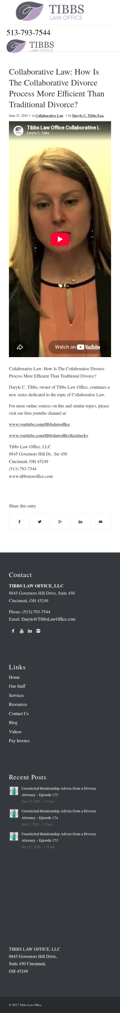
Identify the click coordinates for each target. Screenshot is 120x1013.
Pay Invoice (19, 740)
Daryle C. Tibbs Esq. (88, 115)
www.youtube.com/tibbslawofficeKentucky (48, 435)
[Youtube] (21, 631)
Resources (18, 704)
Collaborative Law (49, 115)
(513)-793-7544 (36, 612)
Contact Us (19, 713)
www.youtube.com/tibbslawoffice (39, 424)
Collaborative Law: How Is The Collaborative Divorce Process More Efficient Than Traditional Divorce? (56, 88)
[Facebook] (13, 631)
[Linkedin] (30, 631)
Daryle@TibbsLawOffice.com (48, 619)
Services (16, 695)
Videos (15, 731)
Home (14, 677)
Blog (13, 722)
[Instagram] (38, 631)
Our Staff (17, 686)
